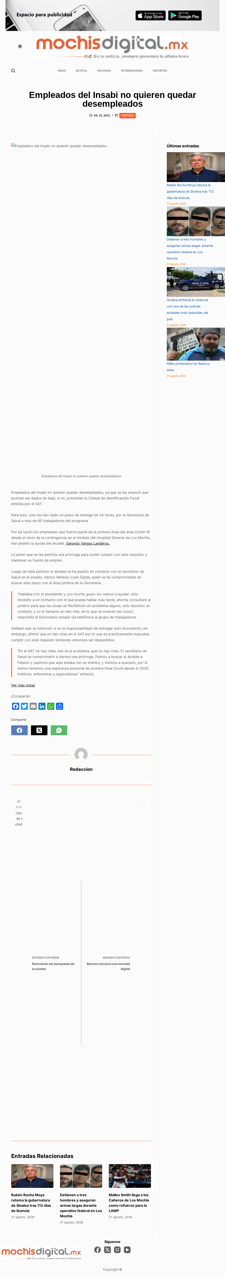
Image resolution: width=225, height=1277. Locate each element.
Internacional (132, 70)
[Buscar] (13, 70)
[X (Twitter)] (39, 730)
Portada (127, 115)
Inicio (62, 70)
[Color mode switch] (20, 46)
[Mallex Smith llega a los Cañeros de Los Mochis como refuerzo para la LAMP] (130, 1176)
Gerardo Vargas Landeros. (88, 543)
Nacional (104, 70)
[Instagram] (117, 1249)
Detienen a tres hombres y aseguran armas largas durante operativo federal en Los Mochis (81, 1205)
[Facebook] (19, 730)
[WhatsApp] (59, 730)
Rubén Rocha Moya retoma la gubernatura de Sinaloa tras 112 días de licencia (190, 191)
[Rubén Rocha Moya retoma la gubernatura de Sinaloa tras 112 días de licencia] (32, 1176)
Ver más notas (23, 685)
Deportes (160, 70)
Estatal (81, 70)
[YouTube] (127, 1249)
